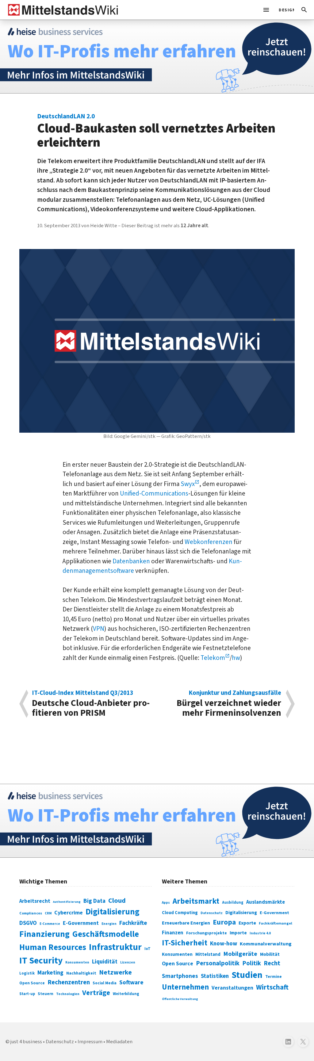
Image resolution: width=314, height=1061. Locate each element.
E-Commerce (50, 923)
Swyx (188, 483)
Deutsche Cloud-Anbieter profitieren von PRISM (91, 704)
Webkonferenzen (208, 541)
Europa (224, 922)
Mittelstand (207, 954)
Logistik (27, 973)
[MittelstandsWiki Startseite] (62, 10)
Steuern (45, 994)
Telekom (213, 657)
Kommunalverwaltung (266, 944)
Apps (166, 902)
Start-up (27, 994)
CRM (48, 913)
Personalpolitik (217, 963)
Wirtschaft (272, 987)
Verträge (96, 993)
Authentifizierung (67, 901)
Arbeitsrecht (34, 901)
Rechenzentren (69, 982)
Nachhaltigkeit (81, 973)
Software (131, 982)
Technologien (67, 994)
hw (236, 657)
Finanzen (172, 933)
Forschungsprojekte (206, 933)
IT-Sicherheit (184, 942)
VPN (98, 628)
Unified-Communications (154, 493)
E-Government (81, 923)
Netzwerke (115, 972)
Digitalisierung (113, 912)
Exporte (247, 923)
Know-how (223, 944)
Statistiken (215, 976)
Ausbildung (232, 902)
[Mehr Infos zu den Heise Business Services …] (157, 56)
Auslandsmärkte (265, 902)
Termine (273, 977)
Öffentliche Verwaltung (180, 999)
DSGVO (28, 923)
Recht (272, 963)
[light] (284, 9)
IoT (147, 949)
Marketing (50, 973)
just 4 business (26, 1041)
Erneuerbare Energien (186, 923)
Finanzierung (44, 934)
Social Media (105, 983)
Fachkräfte (133, 923)
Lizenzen (127, 962)
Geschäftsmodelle (105, 934)
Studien (247, 975)
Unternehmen (185, 987)
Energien (109, 923)
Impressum (90, 1041)
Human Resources (52, 947)
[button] (304, 10)
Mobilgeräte (240, 953)
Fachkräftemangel (275, 923)
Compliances (30, 913)
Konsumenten (77, 962)
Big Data (94, 901)
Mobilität (270, 954)
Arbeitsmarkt (196, 901)
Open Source (32, 983)
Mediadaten (119, 1041)
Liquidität (104, 962)
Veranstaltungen (232, 988)
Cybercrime (68, 913)
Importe (238, 933)
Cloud (117, 901)
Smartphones (180, 976)
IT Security (41, 960)
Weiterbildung (126, 994)
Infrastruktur (115, 947)
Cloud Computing (180, 913)
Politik (251, 963)
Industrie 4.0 (260, 933)
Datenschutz (212, 913)
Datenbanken (131, 561)
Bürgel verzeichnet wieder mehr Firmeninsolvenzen (229, 704)
